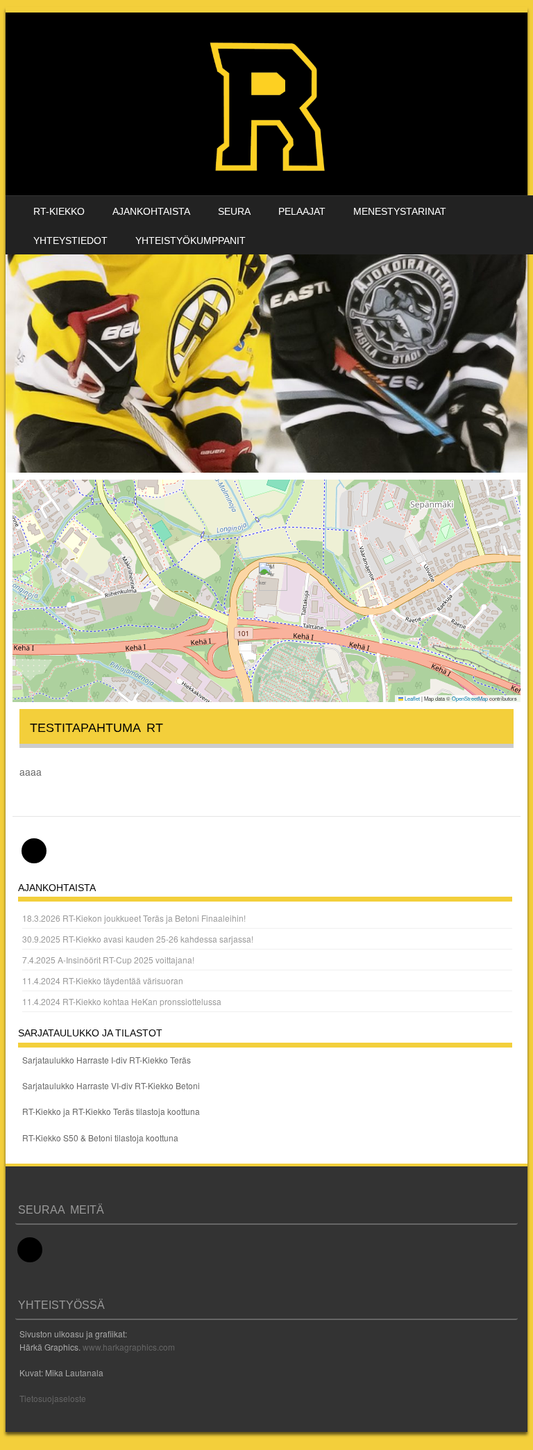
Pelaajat (301, 211)
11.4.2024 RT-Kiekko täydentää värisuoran (102, 980)
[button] (267, 576)
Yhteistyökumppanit (190, 240)
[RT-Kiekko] (269, 104)
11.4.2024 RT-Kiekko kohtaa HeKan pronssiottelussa (121, 1001)
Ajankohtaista (151, 211)
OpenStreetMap (470, 698)
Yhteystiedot (70, 240)
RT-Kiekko (59, 211)
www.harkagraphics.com (129, 1347)
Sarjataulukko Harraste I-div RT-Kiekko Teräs (106, 1060)
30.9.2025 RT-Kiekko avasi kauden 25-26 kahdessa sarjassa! (137, 939)
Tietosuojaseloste (52, 1398)
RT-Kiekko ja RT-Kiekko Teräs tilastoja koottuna (111, 1111)
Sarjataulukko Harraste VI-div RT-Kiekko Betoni (111, 1085)
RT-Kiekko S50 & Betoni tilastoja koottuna (100, 1137)
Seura (234, 211)
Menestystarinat (399, 211)
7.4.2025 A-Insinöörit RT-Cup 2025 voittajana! (108, 960)
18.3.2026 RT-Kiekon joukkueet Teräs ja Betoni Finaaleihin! (134, 918)
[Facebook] (34, 850)
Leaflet (411, 698)
